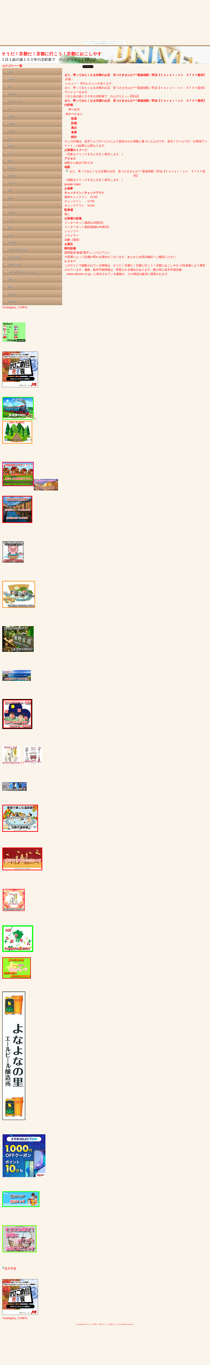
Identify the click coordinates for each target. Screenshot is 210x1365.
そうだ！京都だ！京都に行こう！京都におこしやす (51, 53)
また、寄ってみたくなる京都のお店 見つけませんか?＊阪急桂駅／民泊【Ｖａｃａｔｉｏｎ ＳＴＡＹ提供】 (135, 74)
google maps (72, 184)
